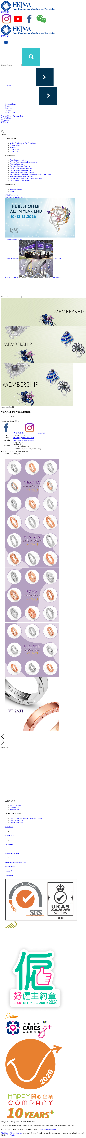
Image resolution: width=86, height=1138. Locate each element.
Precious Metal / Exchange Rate (12, 116)
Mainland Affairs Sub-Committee (21, 176)
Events (7, 106)
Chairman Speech (16, 145)
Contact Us (14, 151)
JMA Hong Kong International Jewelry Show (26, 818)
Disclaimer (5, 1133)
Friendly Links (6, 118)
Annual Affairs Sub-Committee (21, 170)
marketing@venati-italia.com (23, 438)
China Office (14, 149)
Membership (14, 809)
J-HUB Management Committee (21, 168)
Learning (8, 108)
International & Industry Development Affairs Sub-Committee (32, 174)
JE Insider (8, 110)
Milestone (13, 147)
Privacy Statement (16, 1133)
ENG (7, 12)
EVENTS (9, 827)
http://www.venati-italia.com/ (23, 440)
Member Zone (10, 112)
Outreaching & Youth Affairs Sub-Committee (26, 178)
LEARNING (10, 836)
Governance (14, 807)
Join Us (12, 191)
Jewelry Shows (10, 104)
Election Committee (17, 164)
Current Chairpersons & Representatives (24, 162)
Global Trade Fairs (16, 822)
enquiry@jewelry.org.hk (47, 1129)
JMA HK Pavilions (16, 820)
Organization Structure (18, 160)
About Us (8, 86)
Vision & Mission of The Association (23, 143)
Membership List (16, 189)
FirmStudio (11, 1135)
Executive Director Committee (20, 166)
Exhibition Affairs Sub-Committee (22, 172)
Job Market (5, 120)
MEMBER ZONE (12, 853)
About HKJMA (15, 805)
